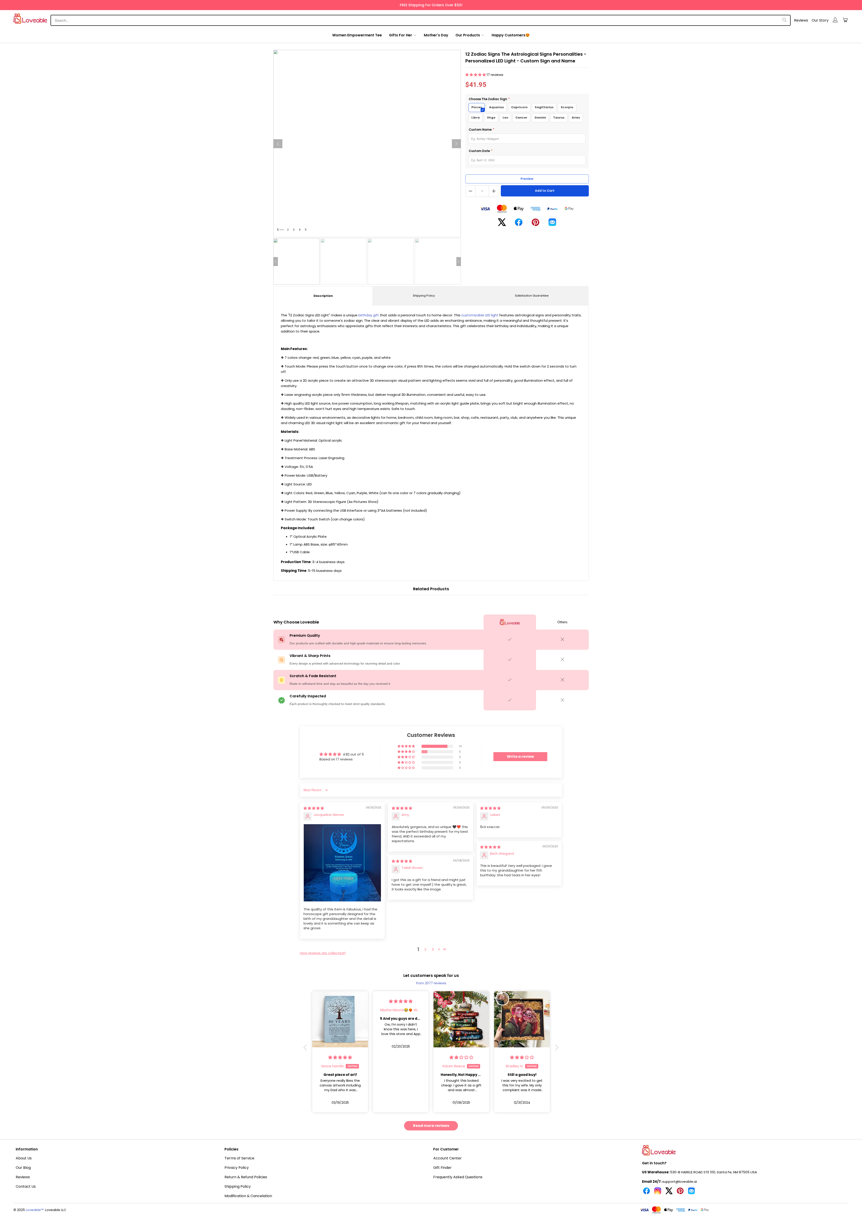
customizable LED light (479, 315)
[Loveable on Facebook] (646, 1192)
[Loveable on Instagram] (657, 1192)
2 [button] (425, 949)
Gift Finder (442, 1167)
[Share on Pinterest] (535, 224)
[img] (313, 808)
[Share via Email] (552, 224)
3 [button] (433, 949)
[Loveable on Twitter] (668, 1192)
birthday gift (368, 315)
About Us (24, 1158)
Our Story (820, 20)
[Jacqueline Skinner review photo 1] (342, 863)
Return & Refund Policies (245, 1177)
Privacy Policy (236, 1167)
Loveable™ (35, 1209)
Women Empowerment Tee (357, 35)
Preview (527, 178)
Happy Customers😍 (511, 35)
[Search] (784, 20)
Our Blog (23, 1167)
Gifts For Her (400, 35)
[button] (476, 74)
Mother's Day (436, 35)
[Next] (456, 143)
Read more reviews (431, 1125)
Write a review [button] (520, 756)
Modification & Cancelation (248, 1195)
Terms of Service (239, 1158)
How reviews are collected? (323, 953)
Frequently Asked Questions (457, 1177)
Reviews (801, 20)
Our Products (467, 35)
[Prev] (277, 143)
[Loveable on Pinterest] (680, 1192)
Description (323, 296)
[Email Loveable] (691, 1192)
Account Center (447, 1158)
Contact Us (26, 1186)
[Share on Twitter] (502, 224)
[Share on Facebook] (519, 224)
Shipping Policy (424, 295)
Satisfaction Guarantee (532, 295)
